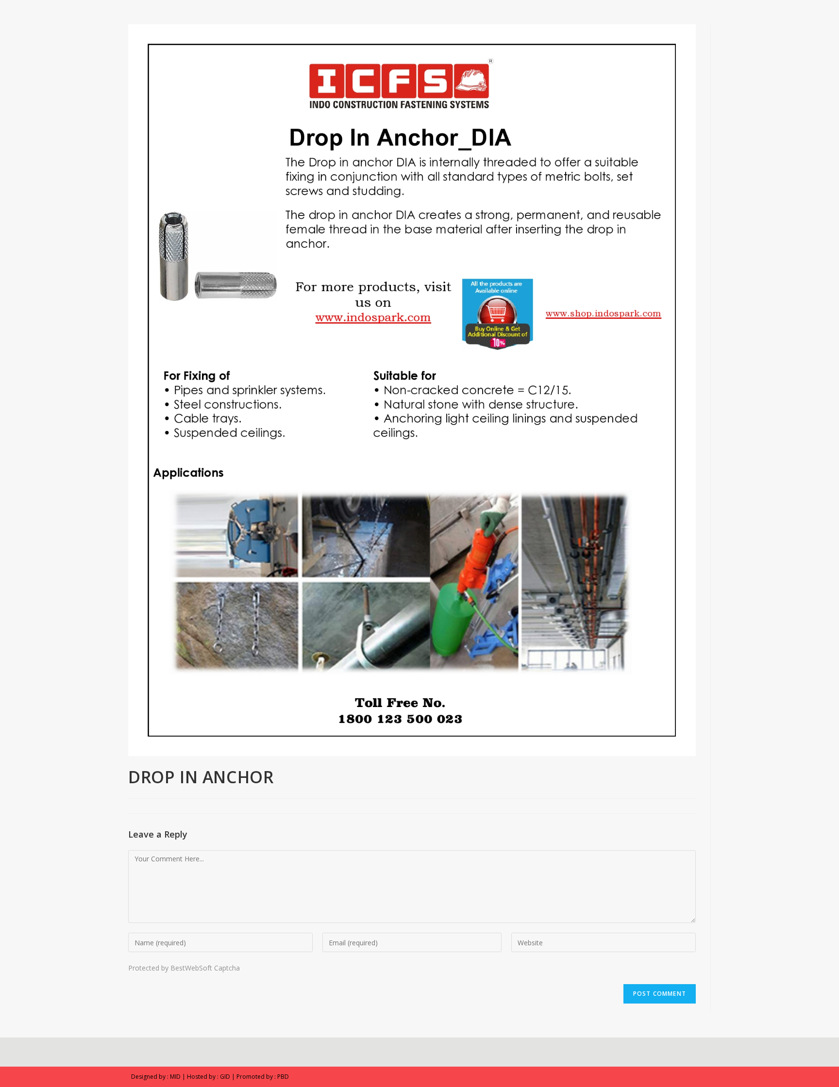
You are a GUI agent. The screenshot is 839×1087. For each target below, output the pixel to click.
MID (175, 1076)
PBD (283, 1076)
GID (225, 1076)
